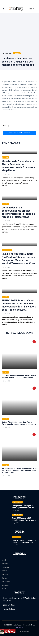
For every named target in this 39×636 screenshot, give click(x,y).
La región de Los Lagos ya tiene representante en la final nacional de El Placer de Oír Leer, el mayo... (24, 509)
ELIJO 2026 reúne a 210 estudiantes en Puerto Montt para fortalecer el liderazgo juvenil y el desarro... (24, 521)
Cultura (4, 578)
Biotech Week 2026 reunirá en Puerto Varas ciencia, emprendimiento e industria (19, 423)
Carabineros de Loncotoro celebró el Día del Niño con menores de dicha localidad (18, 61)
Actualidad (5, 585)
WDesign (19, 627)
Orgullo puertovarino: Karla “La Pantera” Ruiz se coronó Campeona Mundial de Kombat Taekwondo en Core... (19, 258)
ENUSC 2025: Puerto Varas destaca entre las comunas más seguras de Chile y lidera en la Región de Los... (19, 305)
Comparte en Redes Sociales (19, 133)
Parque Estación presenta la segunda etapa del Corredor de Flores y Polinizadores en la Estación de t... (19, 470)
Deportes (5, 574)
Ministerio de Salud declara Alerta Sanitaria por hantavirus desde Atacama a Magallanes (18, 166)
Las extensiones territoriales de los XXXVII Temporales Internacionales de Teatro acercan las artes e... (24, 543)
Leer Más (5, 185)
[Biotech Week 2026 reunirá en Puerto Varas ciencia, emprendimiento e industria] (19, 400)
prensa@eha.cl (9, 605)
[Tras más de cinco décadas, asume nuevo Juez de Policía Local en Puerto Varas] (19, 354)
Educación (5, 567)
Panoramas (6, 582)
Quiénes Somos (23, 631)
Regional (5, 563)
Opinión (4, 571)
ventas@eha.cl (9, 609)
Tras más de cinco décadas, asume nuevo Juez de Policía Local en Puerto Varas (19, 377)
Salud (4, 589)
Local (5, 126)
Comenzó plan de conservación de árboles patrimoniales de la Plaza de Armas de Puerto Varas (18, 212)
